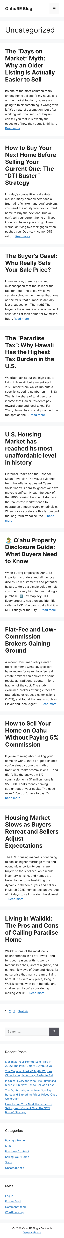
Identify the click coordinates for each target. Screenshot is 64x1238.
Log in (9, 1196)
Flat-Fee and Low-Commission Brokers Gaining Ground (30, 640)
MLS (8, 1146)
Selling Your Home (17, 1157)
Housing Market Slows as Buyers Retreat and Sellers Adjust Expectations (32, 831)
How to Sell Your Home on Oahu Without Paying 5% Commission (32, 734)
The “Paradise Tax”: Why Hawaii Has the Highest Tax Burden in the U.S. (29, 352)
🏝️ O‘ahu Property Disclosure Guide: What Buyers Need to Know (31, 551)
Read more (12, 128)
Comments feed (15, 1207)
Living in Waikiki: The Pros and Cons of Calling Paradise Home (32, 929)
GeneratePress (32, 1232)
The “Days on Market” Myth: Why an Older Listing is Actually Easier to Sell (30, 65)
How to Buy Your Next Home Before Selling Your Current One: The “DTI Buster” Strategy (30, 165)
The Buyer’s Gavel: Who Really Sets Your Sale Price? (31, 262)
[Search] (54, 1032)
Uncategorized (14, 1168)
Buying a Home (15, 1140)
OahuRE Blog (18, 8)
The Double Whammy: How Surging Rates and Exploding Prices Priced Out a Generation (31, 1094)
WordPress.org (14, 1212)
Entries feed (13, 1201)
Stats (8, 1162)
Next (23, 1011)
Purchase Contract (17, 1151)
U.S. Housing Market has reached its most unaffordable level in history (30, 448)
